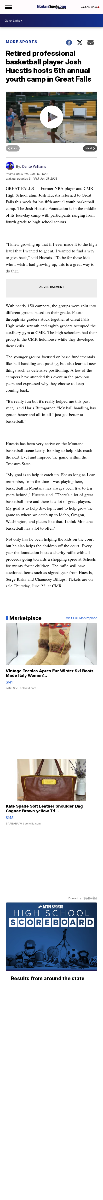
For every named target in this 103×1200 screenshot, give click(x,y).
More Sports (21, 41)
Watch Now (89, 7)
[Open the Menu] (8, 7)
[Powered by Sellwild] (90, 898)
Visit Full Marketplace (81, 618)
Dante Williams (34, 166)
